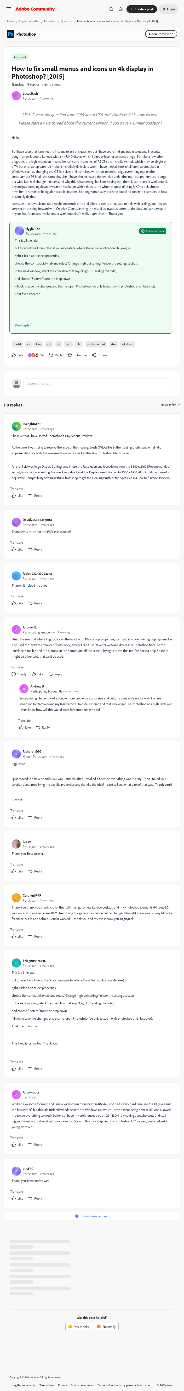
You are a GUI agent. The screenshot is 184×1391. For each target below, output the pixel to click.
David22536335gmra (37, 520)
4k (28, 344)
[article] (91, 460)
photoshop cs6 (96, 344)
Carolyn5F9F (32, 895)
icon (38, 344)
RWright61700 (32, 424)
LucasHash (30, 93)
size (113, 344)
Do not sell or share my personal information (124, 1385)
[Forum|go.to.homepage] (35, 9)
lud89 (27, 841)
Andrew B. (30, 627)
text (68, 344)
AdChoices (166, 1385)
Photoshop (50, 21)
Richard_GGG (32, 751)
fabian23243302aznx (37, 573)
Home (10, 21)
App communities (29, 21)
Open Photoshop (161, 34)
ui (59, 344)
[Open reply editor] (92, 383)
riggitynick (33, 228)
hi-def (17, 344)
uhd (79, 344)
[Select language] (121, 9)
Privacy (62, 1385)
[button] (9, 10)
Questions (67, 21)
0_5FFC (28, 1169)
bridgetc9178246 (34, 960)
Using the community (23, 1385)
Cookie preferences (82, 1385)
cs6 (49, 344)
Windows (127, 344)
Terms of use (47, 1385)
